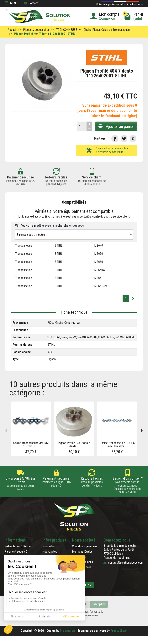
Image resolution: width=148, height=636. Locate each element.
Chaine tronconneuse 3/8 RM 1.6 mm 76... (31, 444)
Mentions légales (82, 551)
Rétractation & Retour (18, 546)
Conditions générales (84, 546)
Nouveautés (50, 551)
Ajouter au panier (120, 126)
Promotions (50, 546)
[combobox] (74, 234)
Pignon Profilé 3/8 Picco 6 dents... (74, 444)
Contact (33, 3)
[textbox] (74, 235)
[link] (114, 138)
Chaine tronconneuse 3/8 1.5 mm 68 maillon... (117, 444)
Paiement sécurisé (16, 551)
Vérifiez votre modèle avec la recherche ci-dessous (49, 225)
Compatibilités (74, 202)
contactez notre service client (110, 216)
